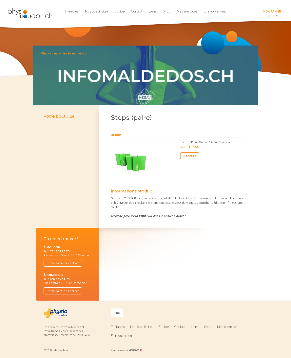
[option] (145, 75)
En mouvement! (215, 11)
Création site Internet (130, 350)
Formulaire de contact (63, 263)
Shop (166, 11)
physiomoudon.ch (31, 13)
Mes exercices (187, 11)
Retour (116, 134)
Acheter (189, 156)
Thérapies (72, 11)
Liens (152, 11)
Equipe (120, 11)
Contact (136, 11)
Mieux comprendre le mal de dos (64, 53)
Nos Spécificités (96, 11)
